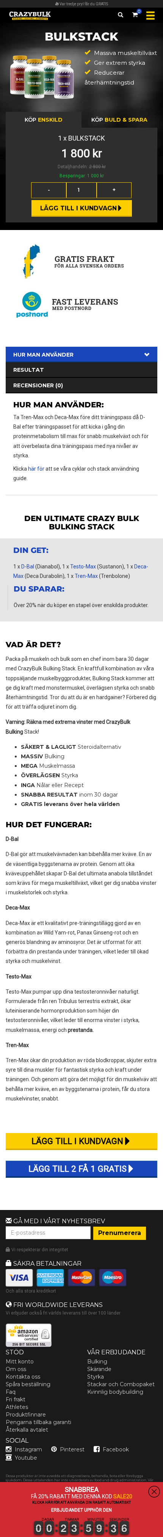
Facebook (116, 1449)
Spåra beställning (28, 1384)
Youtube (26, 1457)
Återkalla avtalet (27, 1429)
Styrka (95, 1376)
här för (36, 469)
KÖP (44, 119)
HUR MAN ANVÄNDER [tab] (43, 354)
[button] (0, 1532)
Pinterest (72, 1449)
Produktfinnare (26, 1414)
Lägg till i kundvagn (78, 208)
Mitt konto (20, 1361)
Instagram (28, 1449)
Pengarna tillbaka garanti (38, 1422)
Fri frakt (15, 1399)
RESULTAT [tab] (28, 369)
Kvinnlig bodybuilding (115, 1391)
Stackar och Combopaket (121, 1384)
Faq (11, 1391)
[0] (135, 13)
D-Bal (27, 566)
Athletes (17, 1407)
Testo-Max (83, 566)
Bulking (97, 1361)
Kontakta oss (23, 1376)
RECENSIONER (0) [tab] (38, 385)
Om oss (16, 1369)
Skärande (99, 1369)
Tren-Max (86, 576)
